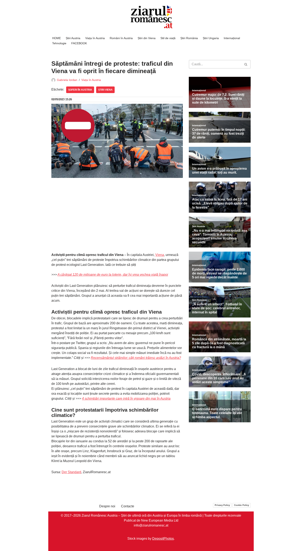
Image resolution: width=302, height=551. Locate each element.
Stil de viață (167, 38)
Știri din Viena (147, 38)
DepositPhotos (163, 538)
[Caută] (246, 64)
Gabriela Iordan (67, 80)
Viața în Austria (95, 38)
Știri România (189, 38)
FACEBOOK (79, 43)
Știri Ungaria (211, 38)
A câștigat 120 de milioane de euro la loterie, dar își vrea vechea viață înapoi (113, 274)
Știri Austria (73, 38)
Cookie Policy (241, 505)
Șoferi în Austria (80, 89)
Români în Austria (121, 38)
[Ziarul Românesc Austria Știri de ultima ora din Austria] (151, 17)
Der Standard (71, 472)
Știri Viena (105, 89)
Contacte (127, 506)
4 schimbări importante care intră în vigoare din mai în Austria (126, 398)
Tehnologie (59, 43)
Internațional (232, 38)
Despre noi (107, 506)
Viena (159, 255)
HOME (56, 38)
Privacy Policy (222, 505)
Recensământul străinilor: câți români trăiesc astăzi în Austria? (136, 358)
